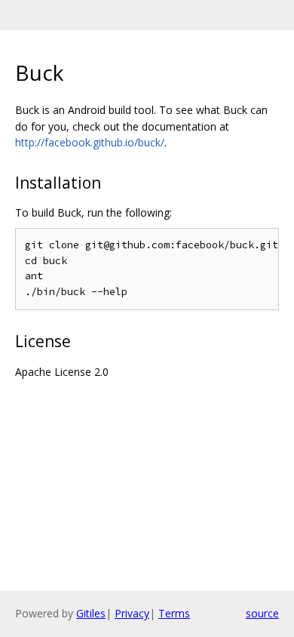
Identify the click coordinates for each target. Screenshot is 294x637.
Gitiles (91, 613)
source (262, 613)
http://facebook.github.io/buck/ (89, 142)
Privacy (132, 613)
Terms (174, 613)
